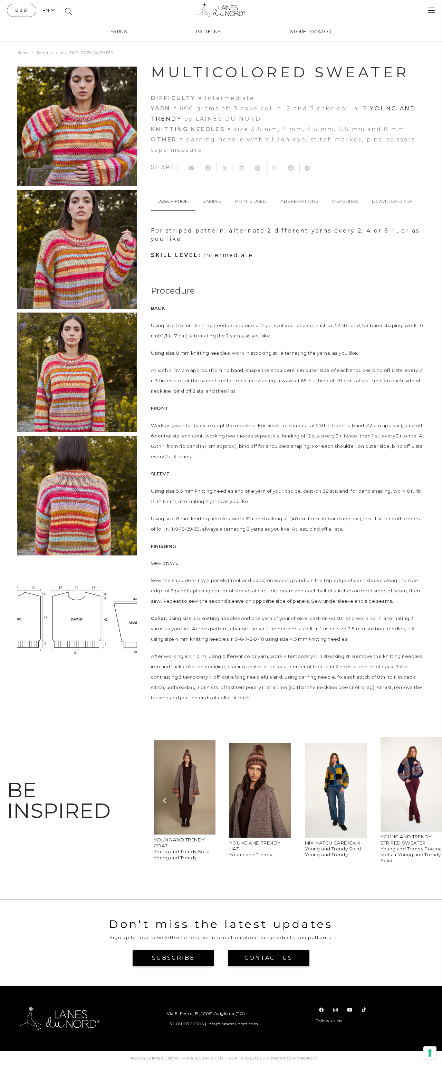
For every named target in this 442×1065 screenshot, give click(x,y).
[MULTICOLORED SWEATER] (77, 126)
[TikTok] (363, 1010)
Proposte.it (304, 1058)
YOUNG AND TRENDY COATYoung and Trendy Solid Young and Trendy (182, 848)
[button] (48, 10)
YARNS (118, 31)
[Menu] (431, 10)
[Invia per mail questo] (192, 168)
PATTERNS (208, 31)
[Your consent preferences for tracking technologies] (429, 1052)
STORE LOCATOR (311, 31)
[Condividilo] (208, 168)
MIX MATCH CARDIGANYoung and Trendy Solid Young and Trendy (333, 849)
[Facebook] (321, 1010)
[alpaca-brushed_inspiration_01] (184, 745)
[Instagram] (335, 1010)
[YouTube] (349, 1010)
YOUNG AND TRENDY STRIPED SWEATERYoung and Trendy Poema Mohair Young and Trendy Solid (411, 848)
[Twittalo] (225, 168)
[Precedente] (165, 800)
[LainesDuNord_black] (221, 10)
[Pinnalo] (258, 168)
